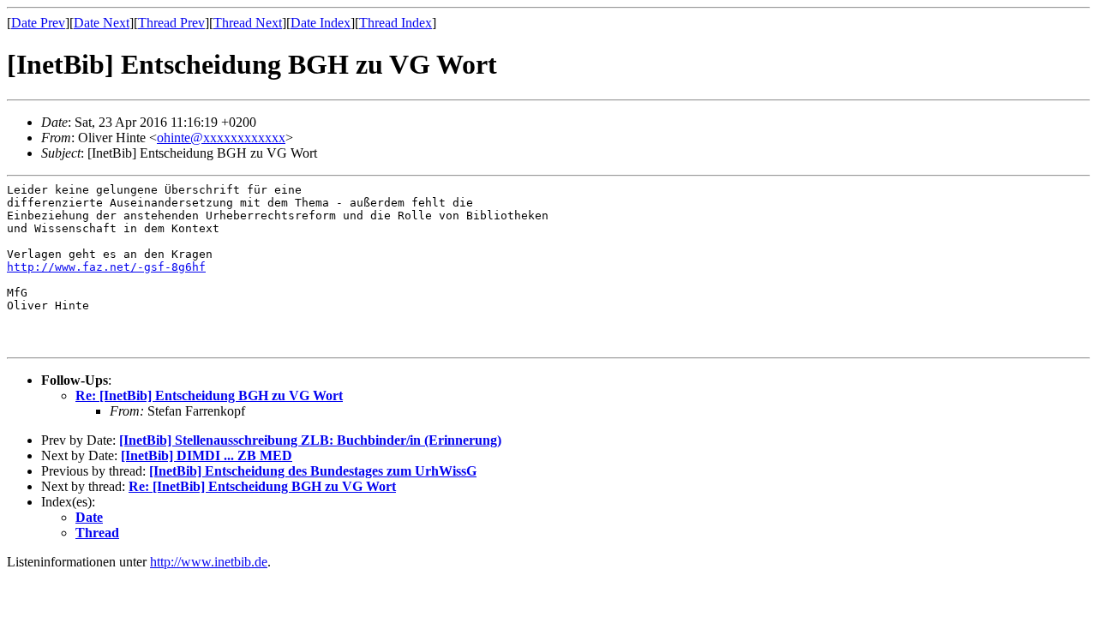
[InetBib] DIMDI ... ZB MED (206, 455)
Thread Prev (171, 22)
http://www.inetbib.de (208, 561)
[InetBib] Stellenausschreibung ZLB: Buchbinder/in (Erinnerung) (310, 440)
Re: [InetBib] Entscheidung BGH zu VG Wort (209, 395)
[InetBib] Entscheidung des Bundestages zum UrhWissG (313, 471)
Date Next (101, 22)
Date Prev (38, 22)
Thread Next (247, 22)
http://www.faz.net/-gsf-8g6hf (106, 267)
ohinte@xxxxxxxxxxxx (221, 137)
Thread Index (395, 22)
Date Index (321, 22)
